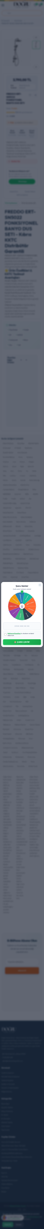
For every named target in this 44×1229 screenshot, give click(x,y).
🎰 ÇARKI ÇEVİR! (22, 642)
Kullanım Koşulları (14, 633)
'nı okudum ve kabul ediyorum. (21, 634)
